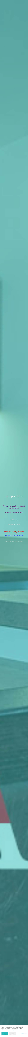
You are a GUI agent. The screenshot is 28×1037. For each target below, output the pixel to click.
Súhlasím (5, 1034)
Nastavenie (24, 1034)
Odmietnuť (12, 1034)
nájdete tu (14, 1030)
